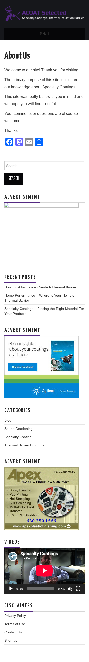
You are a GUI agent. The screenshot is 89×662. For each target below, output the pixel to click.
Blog (7, 420)
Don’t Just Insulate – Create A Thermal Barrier (40, 287)
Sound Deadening (18, 429)
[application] (44, 570)
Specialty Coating (18, 437)
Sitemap (10, 640)
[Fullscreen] (78, 588)
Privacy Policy (15, 616)
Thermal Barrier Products (24, 445)
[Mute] (70, 588)
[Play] (10, 588)
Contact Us (13, 632)
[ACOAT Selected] (44, 13)
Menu (44, 34)
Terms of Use (14, 624)
